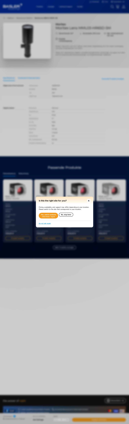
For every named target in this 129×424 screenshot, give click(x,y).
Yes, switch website (48, 215)
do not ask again (45, 223)
